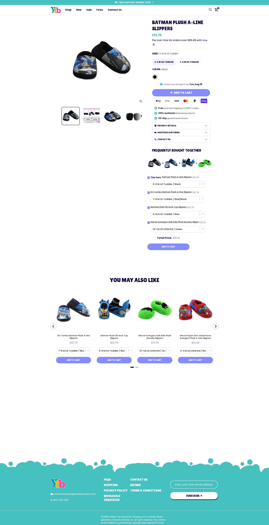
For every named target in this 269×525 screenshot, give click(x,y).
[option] (101, 61)
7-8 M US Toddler (189, 62)
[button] (139, 116)
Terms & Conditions (145, 490)
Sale (89, 9)
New (79, 9)
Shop (68, 9)
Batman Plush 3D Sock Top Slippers (169, 207)
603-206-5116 (60, 500)
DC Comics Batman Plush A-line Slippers (171, 192)
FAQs (99, 9)
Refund (135, 485)
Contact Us (115, 9)
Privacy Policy (115, 490)
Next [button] (140, 62)
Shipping (111, 485)
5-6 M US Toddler (164, 62)
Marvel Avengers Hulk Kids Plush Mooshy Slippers (175, 222)
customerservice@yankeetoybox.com (74, 494)
